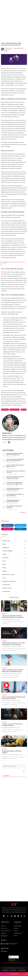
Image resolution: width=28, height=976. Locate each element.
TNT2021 (23, 409)
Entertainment (17, 933)
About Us (3, 926)
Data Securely (5, 409)
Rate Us (18, 959)
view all (22, 512)
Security (22, 48)
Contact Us (3, 933)
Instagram (7, 529)
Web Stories (4, 951)
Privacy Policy (13, 970)
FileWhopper (15, 286)
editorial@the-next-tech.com (10, 943)
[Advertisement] (14, 24)
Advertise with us (5, 930)
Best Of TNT (4, 935)
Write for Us (4, 928)
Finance (16, 928)
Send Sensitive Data (14, 409)
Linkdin (21, 529)
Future (15, 930)
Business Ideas (17, 926)
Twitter (21, 525)
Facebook (7, 525)
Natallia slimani (9, 48)
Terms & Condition (21, 970)
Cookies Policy (6, 970)
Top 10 (15, 935)
